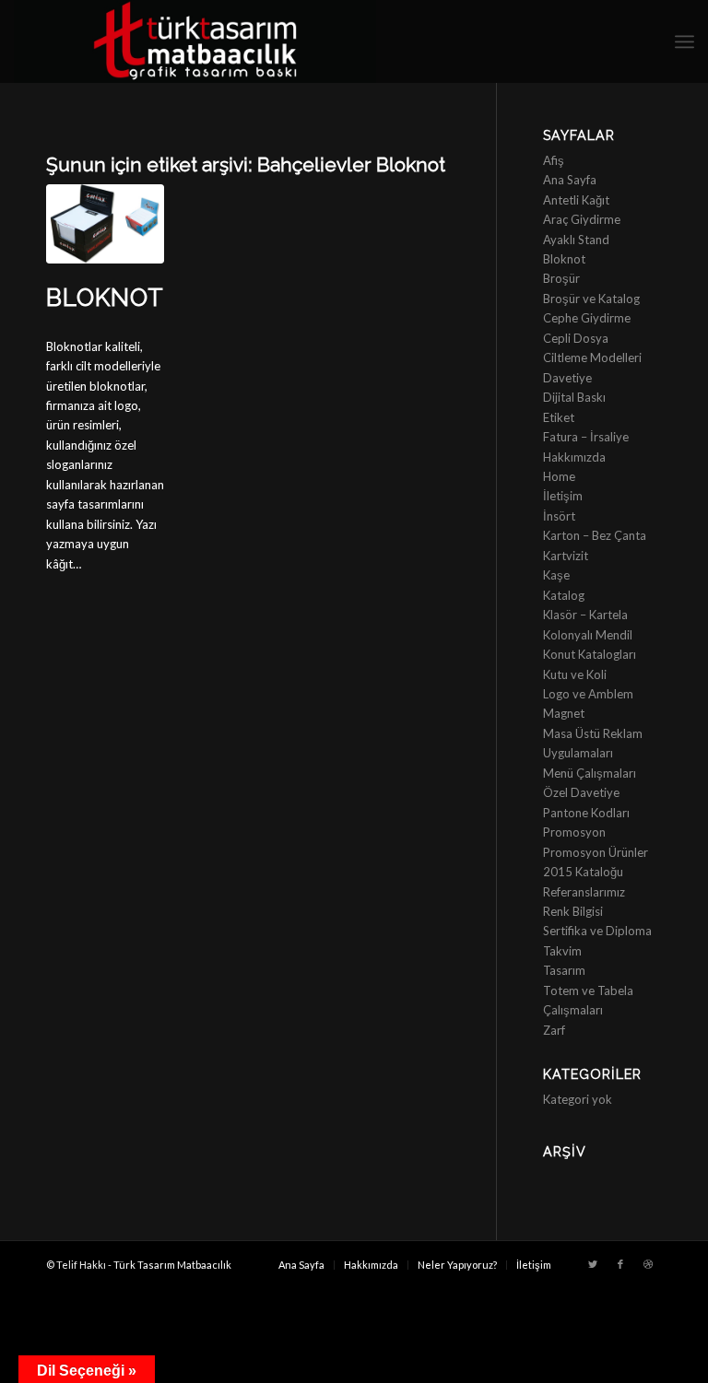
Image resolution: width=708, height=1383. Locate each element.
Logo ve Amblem (588, 693)
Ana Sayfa (569, 179)
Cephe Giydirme (587, 318)
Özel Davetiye (581, 792)
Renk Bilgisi (573, 911)
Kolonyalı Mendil (587, 634)
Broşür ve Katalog (591, 298)
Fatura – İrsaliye (586, 436)
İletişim (563, 495)
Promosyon (574, 832)
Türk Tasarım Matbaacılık (172, 1265)
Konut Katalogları (589, 654)
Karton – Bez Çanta (594, 535)
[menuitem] (301, 1265)
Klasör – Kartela (585, 614)
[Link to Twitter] (593, 1264)
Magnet (563, 713)
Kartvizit (565, 555)
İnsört (559, 516)
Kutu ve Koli (575, 674)
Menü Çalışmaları (589, 773)
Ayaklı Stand (576, 239)
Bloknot (105, 297)
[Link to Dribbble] (648, 1264)
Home (559, 476)
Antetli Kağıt (576, 200)
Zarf (554, 1030)
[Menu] (684, 41)
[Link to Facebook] (620, 1264)
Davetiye (567, 377)
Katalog (563, 595)
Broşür (561, 278)
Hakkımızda (574, 457)
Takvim (562, 950)
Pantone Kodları (586, 812)
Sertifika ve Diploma (597, 930)
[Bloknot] (105, 224)
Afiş (553, 160)
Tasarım (564, 970)
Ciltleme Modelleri (592, 357)
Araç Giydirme (581, 219)
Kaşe (556, 575)
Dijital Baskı (574, 397)
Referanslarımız (584, 892)
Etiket (558, 417)
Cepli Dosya (575, 338)
